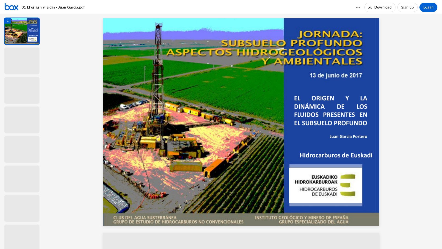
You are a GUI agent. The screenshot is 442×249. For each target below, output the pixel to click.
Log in (428, 7)
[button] (22, 31)
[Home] (11, 7)
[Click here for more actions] (358, 7)
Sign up (407, 7)
